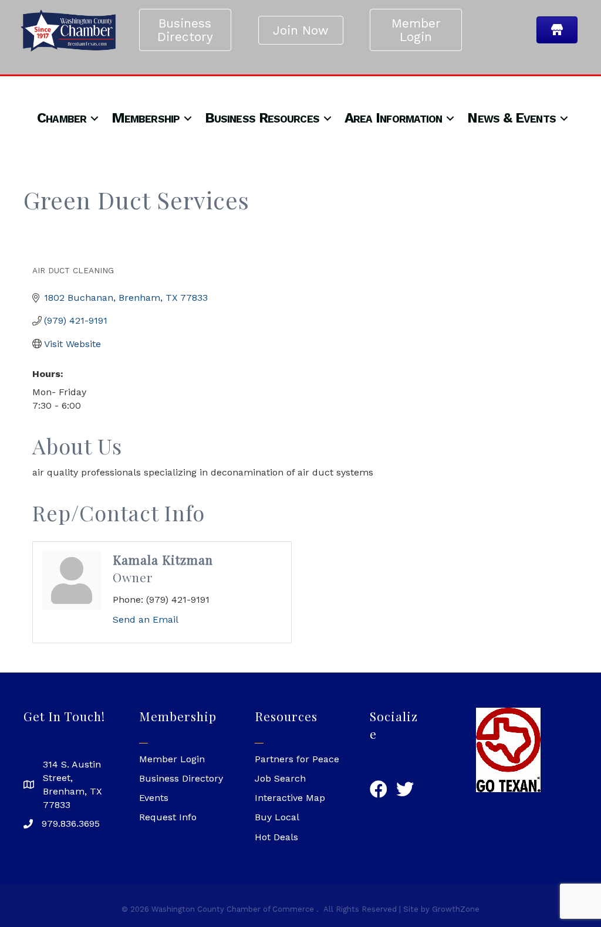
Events (153, 797)
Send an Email (145, 619)
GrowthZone (456, 909)
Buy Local (277, 817)
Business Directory (181, 778)
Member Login (172, 759)
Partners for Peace (297, 759)
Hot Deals (276, 837)
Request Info (168, 817)
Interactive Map (290, 797)
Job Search (280, 778)
